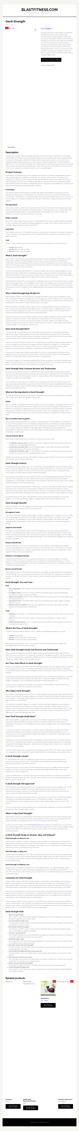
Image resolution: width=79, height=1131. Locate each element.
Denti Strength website (34, 825)
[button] (35, 30)
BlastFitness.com (39, 10)
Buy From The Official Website (13, 1106)
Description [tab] (11, 147)
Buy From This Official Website (51, 59)
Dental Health (51, 65)
